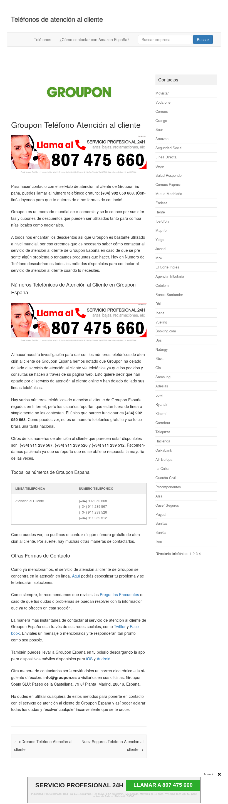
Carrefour (162, 422)
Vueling (161, 322)
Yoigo (159, 239)
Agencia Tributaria (169, 276)
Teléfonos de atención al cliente (57, 19)
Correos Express (168, 184)
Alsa (158, 496)
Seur (159, 129)
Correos (161, 111)
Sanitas (161, 523)
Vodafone (162, 102)
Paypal (160, 514)
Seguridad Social (168, 147)
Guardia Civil (165, 477)
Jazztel (160, 248)
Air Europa (163, 459)
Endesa (161, 202)
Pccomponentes (168, 486)
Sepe (159, 166)
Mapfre (161, 230)
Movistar (162, 93)
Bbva (159, 358)
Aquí (76, 576)
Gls (158, 367)
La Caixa (162, 468)
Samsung (162, 376)
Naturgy (161, 349)
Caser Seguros (167, 505)
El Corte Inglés (167, 267)
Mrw (158, 257)
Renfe (160, 212)
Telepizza (162, 431)
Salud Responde (168, 175)
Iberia (159, 312)
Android (103, 658)
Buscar (203, 39)
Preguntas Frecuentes (119, 594)
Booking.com (165, 330)
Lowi (159, 395)
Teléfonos (42, 39)
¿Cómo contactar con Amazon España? (95, 39)
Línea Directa (166, 157)
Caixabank (163, 450)
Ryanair (161, 404)
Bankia (160, 532)
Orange (161, 120)
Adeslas (161, 386)
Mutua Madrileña (168, 193)
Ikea (158, 541)
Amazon (161, 138)
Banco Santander (169, 294)
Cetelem (162, 285)
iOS (89, 658)
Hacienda (162, 441)
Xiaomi (161, 413)
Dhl (158, 303)
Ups (158, 340)
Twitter (120, 626)
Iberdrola (162, 221)
